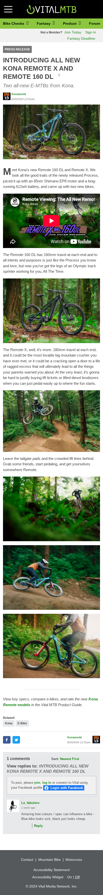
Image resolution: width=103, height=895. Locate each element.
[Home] (51, 9)
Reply (38, 826)
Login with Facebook (66, 788)
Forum (94, 23)
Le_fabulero (30, 803)
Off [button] (77, 877)
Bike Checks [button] (14, 23)
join (37, 782)
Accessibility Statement (52, 870)
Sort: (55, 759)
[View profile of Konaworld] (6, 96)
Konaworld (19, 94)
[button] (51, 131)
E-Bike (22, 723)
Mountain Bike (49, 860)
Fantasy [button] (44, 23)
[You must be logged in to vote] (22, 825)
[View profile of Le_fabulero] (13, 806)
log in (46, 782)
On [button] (69, 877)
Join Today (72, 32)
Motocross (74, 860)
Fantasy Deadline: (81, 38)
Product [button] (70, 23)
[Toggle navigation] (8, 9)
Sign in (90, 32)
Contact (27, 860)
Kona (8, 723)
